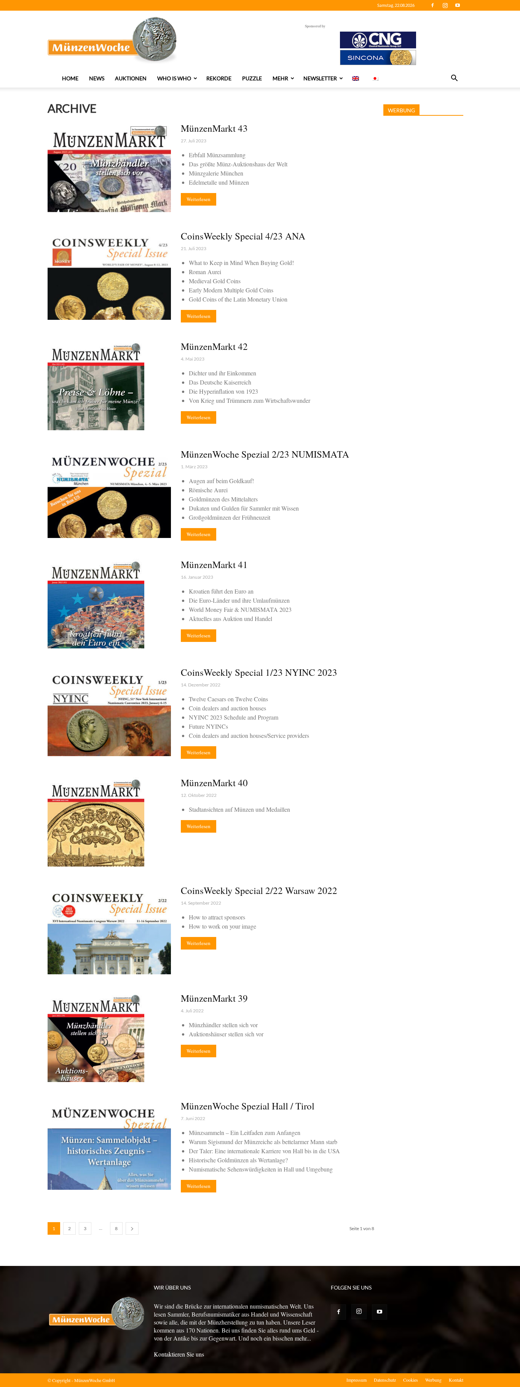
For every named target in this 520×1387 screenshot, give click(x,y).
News (96, 78)
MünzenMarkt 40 (214, 782)
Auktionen (131, 78)
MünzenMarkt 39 (214, 998)
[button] (454, 79)
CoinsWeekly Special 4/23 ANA (243, 236)
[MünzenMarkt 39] (96, 1037)
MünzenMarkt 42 (214, 346)
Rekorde (218, 78)
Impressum (356, 1380)
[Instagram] (445, 5)
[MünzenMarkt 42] (96, 385)
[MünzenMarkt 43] (109, 167)
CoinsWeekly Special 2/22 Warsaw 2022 (259, 890)
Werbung (433, 1380)
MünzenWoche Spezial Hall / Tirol (247, 1106)
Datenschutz (385, 1380)
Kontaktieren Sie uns (179, 1354)
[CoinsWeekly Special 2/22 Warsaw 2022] (109, 929)
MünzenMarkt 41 (214, 564)
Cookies (410, 1380)
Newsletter (320, 78)
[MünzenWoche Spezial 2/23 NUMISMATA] (109, 493)
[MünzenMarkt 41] (96, 603)
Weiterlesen (199, 199)
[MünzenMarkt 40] (96, 822)
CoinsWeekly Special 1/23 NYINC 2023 (259, 672)
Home (70, 78)
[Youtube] (457, 5)
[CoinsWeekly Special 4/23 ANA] (109, 275)
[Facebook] (432, 5)
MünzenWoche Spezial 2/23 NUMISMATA (265, 454)
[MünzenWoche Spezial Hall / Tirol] (109, 1145)
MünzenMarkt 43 (214, 128)
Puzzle (252, 78)
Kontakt (456, 1380)
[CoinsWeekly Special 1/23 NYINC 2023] (109, 711)
